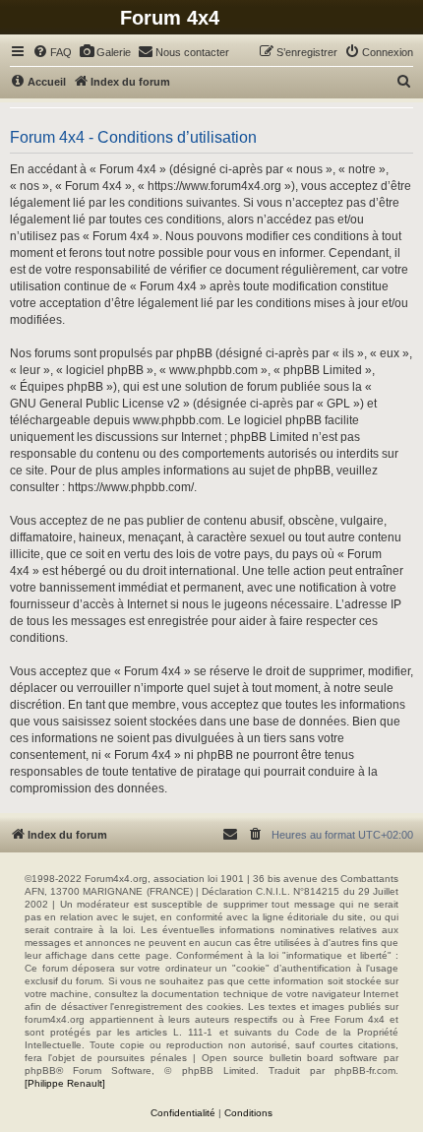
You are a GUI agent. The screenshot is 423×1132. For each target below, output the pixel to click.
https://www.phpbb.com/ (131, 487)
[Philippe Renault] (65, 1083)
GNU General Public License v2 (95, 403)
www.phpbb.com (177, 420)
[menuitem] (52, 52)
